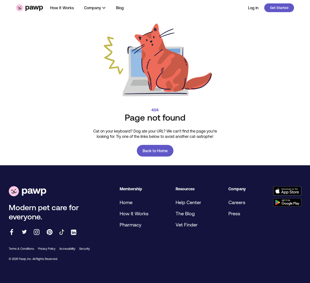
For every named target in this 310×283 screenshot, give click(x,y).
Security (84, 248)
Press (234, 213)
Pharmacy (130, 224)
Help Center (188, 202)
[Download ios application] (287, 191)
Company (92, 8)
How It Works (62, 8)
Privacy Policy (46, 248)
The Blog (185, 213)
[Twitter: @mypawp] (24, 232)
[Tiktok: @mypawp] (62, 232)
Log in (253, 8)
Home (126, 202)
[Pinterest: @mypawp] (49, 232)
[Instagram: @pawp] (36, 232)
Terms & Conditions (21, 248)
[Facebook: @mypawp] (11, 232)
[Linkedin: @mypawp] (74, 232)
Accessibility (67, 248)
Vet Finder (187, 224)
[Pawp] (29, 7)
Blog (120, 8)
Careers (236, 202)
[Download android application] (287, 203)
